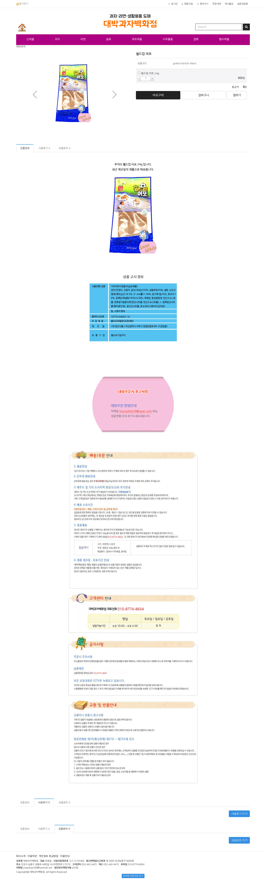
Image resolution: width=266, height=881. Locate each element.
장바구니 (204, 4)
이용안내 (65, 856)
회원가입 (188, 4)
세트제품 (137, 39)
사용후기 (44, 148)
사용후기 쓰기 (239, 813)
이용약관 (32, 856)
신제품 (30, 39)
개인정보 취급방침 (48, 856)
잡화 (195, 39)
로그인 (174, 4)
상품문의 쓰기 (239, 840)
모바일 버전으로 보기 (133, 876)
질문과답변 (242, 4)
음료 (108, 39)
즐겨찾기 (23, 4)
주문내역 (216, 4)
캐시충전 (229, 4)
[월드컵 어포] (74, 94)
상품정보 (25, 148)
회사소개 (21, 856)
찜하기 (237, 95)
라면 (82, 39)
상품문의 (64, 148)
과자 (57, 39)
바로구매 (158, 95)
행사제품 (224, 39)
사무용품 (168, 39)
